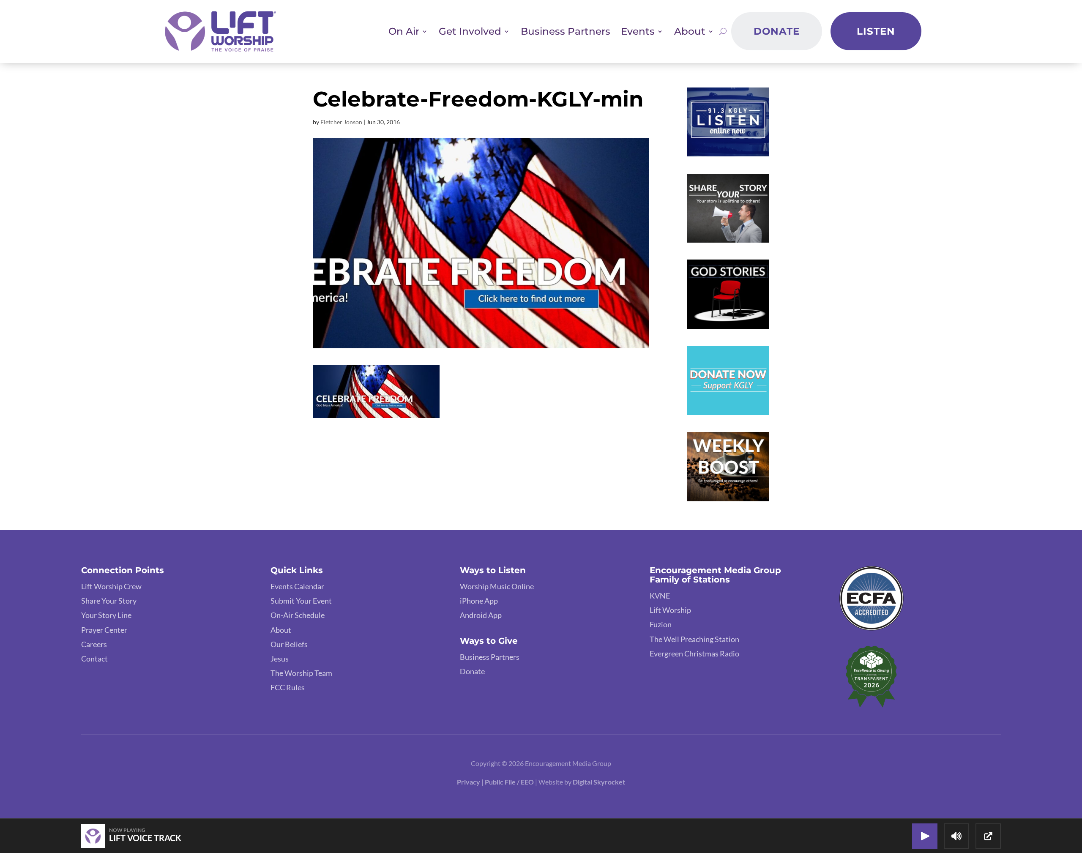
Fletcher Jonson (341, 122)
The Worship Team (301, 673)
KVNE (660, 595)
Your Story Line (106, 615)
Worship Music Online (497, 586)
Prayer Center (104, 629)
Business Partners (565, 31)
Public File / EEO (510, 782)
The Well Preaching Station (694, 639)
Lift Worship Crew (111, 586)
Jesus (279, 658)
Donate (777, 31)
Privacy (468, 782)
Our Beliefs (289, 644)
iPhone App (479, 600)
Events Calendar (297, 586)
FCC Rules (287, 687)
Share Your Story (109, 600)
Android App (481, 615)
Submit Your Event (301, 600)
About (280, 629)
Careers (94, 644)
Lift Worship (670, 610)
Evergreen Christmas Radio (694, 653)
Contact (94, 658)
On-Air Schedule (297, 615)
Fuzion (661, 624)
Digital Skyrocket (599, 782)
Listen (876, 31)
